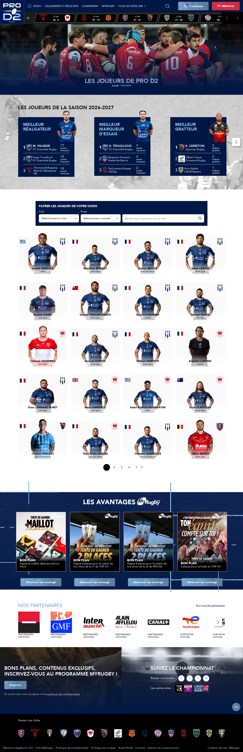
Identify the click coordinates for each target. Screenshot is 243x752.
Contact (140, 748)
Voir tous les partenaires (210, 605)
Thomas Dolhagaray (46, 167)
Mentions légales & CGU (18, 748)
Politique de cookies (103, 748)
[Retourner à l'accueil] (12, 12)
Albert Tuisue (194, 157)
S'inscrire (15, 685)
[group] (55, 18)
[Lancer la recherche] (167, 6)
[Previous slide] (227, 18)
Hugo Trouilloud (42, 157)
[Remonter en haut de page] (236, 707)
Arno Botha (191, 168)
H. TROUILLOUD (120, 146)
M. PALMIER (41, 146)
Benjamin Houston (119, 157)
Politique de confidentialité (72, 748)
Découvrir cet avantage (41, 582)
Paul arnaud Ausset (119, 168)
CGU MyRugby (44, 748)
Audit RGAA (125, 748)
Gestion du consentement (163, 747)
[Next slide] (237, 18)
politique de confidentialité (63, 694)
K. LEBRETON (194, 146)
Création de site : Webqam (224, 747)
